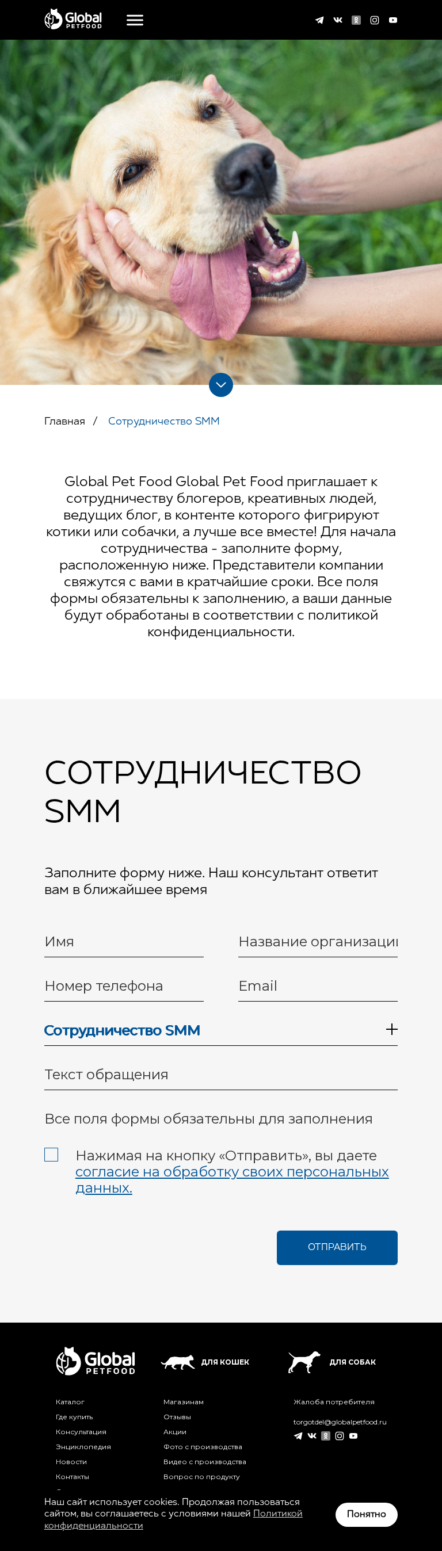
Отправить (337, 1247)
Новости (71, 1462)
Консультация (81, 1432)
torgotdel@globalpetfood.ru (340, 1422)
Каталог (70, 1402)
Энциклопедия (83, 1447)
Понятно (366, 1514)
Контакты (72, 1477)
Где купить (74, 1417)
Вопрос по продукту (201, 1477)
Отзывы (177, 1417)
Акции (174, 1432)
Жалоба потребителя (334, 1402)
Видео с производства (204, 1462)
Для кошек (225, 1362)
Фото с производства (202, 1447)
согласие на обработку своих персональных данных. (232, 1179)
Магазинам (183, 1402)
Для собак (352, 1362)
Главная (64, 422)
